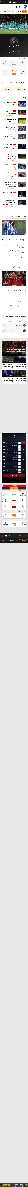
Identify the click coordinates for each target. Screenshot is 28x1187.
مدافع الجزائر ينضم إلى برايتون (9, 103)
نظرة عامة (24, 11)
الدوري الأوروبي (23, 519)
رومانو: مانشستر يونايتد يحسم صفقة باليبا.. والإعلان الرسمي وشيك (9, 136)
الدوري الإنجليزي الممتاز (14, 60)
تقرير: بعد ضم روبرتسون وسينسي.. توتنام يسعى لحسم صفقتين (10, 184)
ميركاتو (9, 106)
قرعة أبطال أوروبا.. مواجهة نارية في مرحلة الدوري (21, 366)
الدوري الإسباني (23, 511)
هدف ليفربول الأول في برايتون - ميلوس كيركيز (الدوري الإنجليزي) (14, 246)
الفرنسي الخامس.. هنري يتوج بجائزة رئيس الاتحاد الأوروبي (8, 380)
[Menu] (25, 2)
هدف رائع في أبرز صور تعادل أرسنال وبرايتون (15, 296)
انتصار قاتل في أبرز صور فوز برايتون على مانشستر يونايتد (16, 301)
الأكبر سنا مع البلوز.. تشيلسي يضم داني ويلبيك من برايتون (9, 146)
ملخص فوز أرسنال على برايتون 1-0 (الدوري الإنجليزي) (15, 256)
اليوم (14, 488)
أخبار (14, 11)
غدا (5, 488)
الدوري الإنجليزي (9, 115)
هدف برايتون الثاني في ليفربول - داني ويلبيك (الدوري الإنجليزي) (15, 251)
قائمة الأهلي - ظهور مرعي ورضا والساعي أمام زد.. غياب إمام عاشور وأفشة (15, 351)
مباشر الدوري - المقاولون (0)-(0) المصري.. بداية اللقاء (7, 366)
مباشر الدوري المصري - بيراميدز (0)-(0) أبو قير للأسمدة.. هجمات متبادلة (21, 380)
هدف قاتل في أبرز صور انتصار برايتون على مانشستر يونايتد (15, 305)
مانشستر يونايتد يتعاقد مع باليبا (10, 112)
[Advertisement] (14, 408)
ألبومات (4, 11)
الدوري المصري (23, 490)
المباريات (19, 11)
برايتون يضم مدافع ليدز (9, 166)
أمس (22, 488)
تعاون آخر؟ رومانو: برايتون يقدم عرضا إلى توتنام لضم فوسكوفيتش (10, 174)
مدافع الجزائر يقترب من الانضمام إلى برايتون (10, 120)
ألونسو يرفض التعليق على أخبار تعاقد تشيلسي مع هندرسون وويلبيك (9, 156)
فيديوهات (10, 11)
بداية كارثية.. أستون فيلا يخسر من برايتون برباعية (10, 127)
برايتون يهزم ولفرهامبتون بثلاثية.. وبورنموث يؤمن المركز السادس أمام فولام (9, 202)
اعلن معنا (3, 540)
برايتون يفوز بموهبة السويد (9, 193)
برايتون (18, 6)
